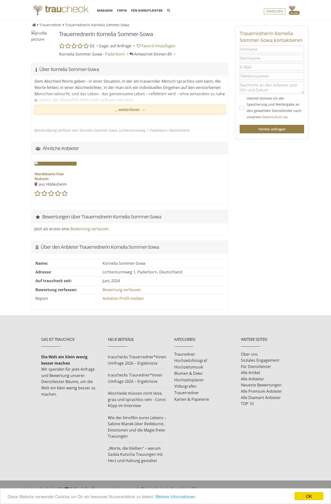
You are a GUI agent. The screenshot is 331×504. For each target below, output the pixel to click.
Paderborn (115, 54)
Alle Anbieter (252, 379)
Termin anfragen (272, 129)
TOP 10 (247, 403)
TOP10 (122, 10)
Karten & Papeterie (191, 399)
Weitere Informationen (175, 496)
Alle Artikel (250, 372)
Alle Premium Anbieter (261, 391)
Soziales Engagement (260, 360)
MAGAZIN (105, 10)
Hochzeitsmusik (188, 367)
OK (309, 496)
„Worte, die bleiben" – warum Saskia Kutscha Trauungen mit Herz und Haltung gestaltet (135, 454)
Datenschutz (272, 117)
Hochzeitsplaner (189, 380)
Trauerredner (186, 392)
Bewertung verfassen (89, 229)
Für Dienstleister (256, 366)
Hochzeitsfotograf (190, 360)
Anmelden (274, 11)
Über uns (249, 354)
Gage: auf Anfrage (115, 45)
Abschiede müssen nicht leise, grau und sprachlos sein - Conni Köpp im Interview (137, 399)
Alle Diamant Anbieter (261, 397)
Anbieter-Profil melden (123, 298)
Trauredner (184, 354)
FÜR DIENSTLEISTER (147, 10)
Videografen (185, 386)
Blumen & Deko (188, 373)
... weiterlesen (128, 109)
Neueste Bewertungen (261, 385)
